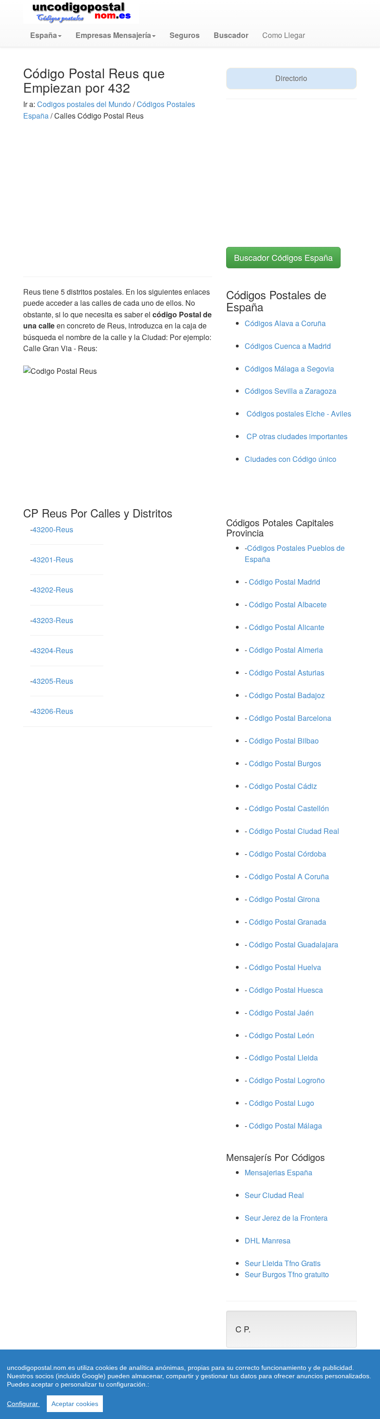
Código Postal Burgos (285, 763)
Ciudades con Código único (290, 459)
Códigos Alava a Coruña (285, 323)
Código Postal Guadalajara (293, 944)
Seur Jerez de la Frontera (286, 1217)
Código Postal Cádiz (283, 786)
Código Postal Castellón (289, 808)
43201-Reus (52, 559)
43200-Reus (52, 529)
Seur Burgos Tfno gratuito (287, 1274)
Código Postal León (281, 1035)
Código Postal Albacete (288, 604)
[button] (46, 35)
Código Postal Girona (284, 899)
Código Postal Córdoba (287, 853)
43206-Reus (52, 711)
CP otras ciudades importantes (296, 436)
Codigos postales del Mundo (85, 104)
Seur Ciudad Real (274, 1195)
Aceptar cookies (74, 1403)
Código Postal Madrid (284, 581)
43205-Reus (52, 680)
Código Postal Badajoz (287, 695)
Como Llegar (283, 35)
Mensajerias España (278, 1172)
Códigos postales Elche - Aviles (298, 413)
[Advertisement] (117, 191)
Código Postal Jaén (281, 1012)
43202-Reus (52, 589)
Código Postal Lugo (281, 1102)
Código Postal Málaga (285, 1125)
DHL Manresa (268, 1240)
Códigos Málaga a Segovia (289, 368)
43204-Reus (52, 650)
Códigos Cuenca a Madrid (288, 346)
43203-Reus (52, 620)
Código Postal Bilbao (284, 740)
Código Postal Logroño (287, 1080)
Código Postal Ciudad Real (294, 831)
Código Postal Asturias (286, 672)
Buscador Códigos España (283, 257)
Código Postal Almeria (286, 649)
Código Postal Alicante (286, 627)
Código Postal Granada (287, 921)
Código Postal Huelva (285, 967)
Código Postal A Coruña (289, 876)
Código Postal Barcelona (290, 718)
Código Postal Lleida (283, 1057)
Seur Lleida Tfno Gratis (283, 1263)
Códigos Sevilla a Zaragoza (290, 390)
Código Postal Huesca (286, 989)
